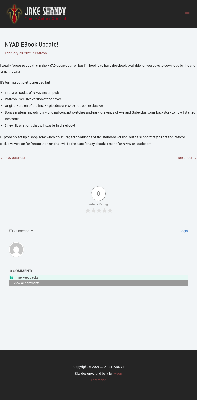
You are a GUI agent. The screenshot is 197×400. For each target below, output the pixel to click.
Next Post (187, 158)
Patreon (41, 53)
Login (183, 231)
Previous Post (12, 158)
